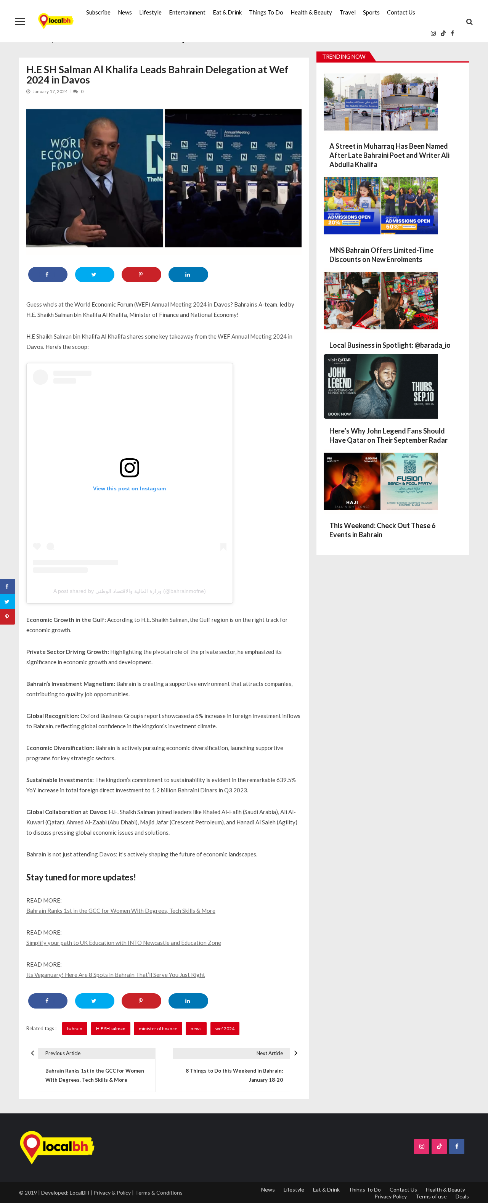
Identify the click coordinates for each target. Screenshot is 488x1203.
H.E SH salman (110, 1028)
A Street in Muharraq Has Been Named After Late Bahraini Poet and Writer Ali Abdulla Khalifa (389, 155)
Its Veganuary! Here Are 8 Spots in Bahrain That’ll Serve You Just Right (115, 974)
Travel (347, 12)
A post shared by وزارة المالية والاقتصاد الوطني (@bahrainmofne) (129, 591)
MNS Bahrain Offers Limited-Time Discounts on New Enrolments (381, 254)
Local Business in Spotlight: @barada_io (390, 345)
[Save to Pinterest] (141, 274)
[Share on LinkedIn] (188, 274)
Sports (371, 12)
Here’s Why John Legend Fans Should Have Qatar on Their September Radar (388, 435)
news (196, 1028)
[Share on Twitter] (94, 274)
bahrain (74, 1028)
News (125, 12)
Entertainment (187, 12)
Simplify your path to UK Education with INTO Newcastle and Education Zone (123, 942)
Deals (462, 1196)
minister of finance (158, 1028)
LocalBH (79, 1192)
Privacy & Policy (112, 1192)
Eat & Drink (227, 12)
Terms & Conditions (159, 1192)
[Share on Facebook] (47, 274)
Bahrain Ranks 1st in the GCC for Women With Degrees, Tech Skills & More (120, 910)
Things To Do (266, 12)
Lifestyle (150, 12)
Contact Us (401, 12)
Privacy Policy (390, 1196)
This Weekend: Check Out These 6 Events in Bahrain (382, 530)
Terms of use (431, 1196)
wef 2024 (224, 1028)
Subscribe (98, 12)
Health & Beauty (311, 12)
